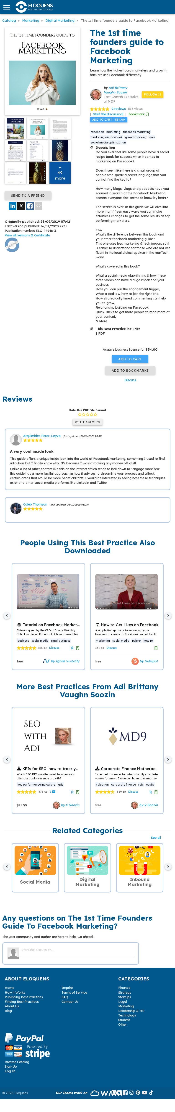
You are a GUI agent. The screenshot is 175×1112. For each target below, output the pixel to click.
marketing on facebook (107, 137)
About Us (12, 1006)
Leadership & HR (131, 1011)
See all (156, 838)
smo (152, 137)
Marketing (126, 1006)
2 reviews (119, 109)
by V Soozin (69, 805)
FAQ (65, 997)
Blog (8, 1011)
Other (122, 1024)
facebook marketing (137, 132)
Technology (127, 1015)
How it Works (15, 992)
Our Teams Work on (72, 1093)
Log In (10, 1071)
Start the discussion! (108, 114)
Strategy (124, 992)
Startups (124, 997)
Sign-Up (11, 1066)
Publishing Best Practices (24, 997)
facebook (97, 132)
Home (9, 988)
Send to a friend (28, 195)
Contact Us (70, 1002)
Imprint (67, 988)
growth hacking (136, 137)
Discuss (130, 380)
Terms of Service (74, 992)
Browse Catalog (17, 1062)
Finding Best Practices (22, 1002)
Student (124, 1020)
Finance (124, 988)
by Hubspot (148, 661)
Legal (122, 1002)
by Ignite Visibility (64, 661)
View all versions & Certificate (27, 235)
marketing (113, 132)
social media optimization (108, 142)
